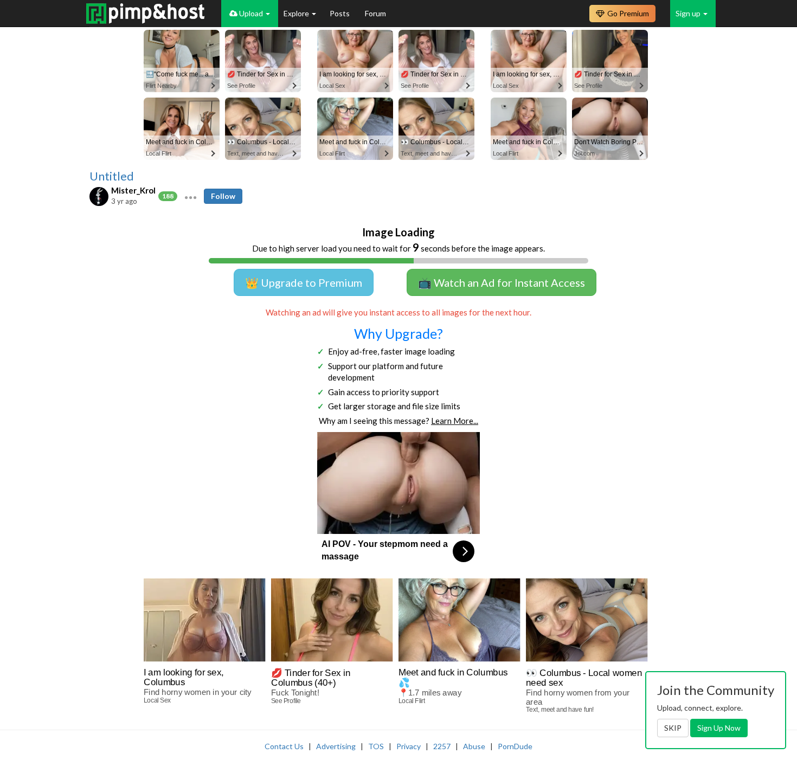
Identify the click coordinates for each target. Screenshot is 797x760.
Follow (223, 196)
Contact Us (284, 746)
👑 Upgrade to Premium (303, 282)
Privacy (408, 746)
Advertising (336, 746)
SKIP (673, 727)
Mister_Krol (133, 190)
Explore (297, 13)
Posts (340, 13)
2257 (442, 746)
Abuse (474, 746)
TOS (376, 746)
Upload (251, 13)
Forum (375, 13)
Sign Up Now (719, 727)
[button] (190, 196)
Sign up (689, 13)
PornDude (515, 746)
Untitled (111, 176)
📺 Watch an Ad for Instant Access (501, 282)
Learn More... (454, 421)
